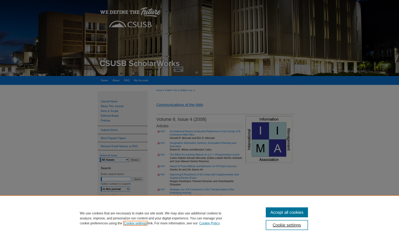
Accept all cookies (286, 212)
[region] (199, 218)
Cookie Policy (209, 223)
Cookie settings (135, 223)
